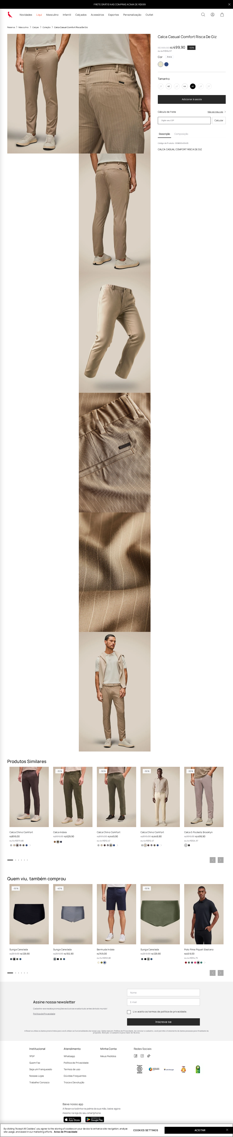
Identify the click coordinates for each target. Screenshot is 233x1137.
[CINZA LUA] (186, 845)
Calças (35, 27)
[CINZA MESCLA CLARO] (20, 845)
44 (184, 86)
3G (209, 86)
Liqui (39, 14)
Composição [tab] (181, 133)
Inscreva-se (163, 1022)
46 (192, 86)
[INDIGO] (20, 959)
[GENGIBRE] (14, 845)
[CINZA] (11, 959)
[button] (43, 94)
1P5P (32, 1056)
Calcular (218, 120)
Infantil (67, 14)
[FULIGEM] (189, 845)
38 (161, 86)
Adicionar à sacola (192, 99)
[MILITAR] (23, 845)
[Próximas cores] (30, 845)
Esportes (113, 14)
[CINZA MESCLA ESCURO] (11, 845)
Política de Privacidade (44, 1013)
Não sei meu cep (215, 111)
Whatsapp (69, 1056)
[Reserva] (9, 14)
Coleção (47, 27)
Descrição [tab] (164, 133)
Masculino (52, 14)
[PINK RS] (195, 962)
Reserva (11, 27)
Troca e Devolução (74, 1082)
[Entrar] (212, 14)
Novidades (26, 14)
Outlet (149, 14)
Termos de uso (72, 1069)
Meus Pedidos (108, 1056)
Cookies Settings (145, 1130)
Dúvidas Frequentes (75, 1075)
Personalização (132, 14)
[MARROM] (17, 845)
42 (177, 86)
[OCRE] (55, 842)
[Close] (227, 1130)
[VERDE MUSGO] (58, 842)
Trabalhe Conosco (39, 1082)
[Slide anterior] (213, 860)
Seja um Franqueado (40, 1069)
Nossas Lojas (36, 1075)
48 (201, 86)
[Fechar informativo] (229, 4)
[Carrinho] (222, 14)
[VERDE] (189, 962)
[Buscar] (203, 14)
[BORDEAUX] (186, 962)
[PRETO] (14, 959)
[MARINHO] (166, 64)
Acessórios (97, 14)
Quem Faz (34, 1062)
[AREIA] (160, 64)
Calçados (80, 14)
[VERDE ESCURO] (201, 962)
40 (168, 86)
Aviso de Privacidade (65, 1131)
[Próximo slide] (221, 860)
